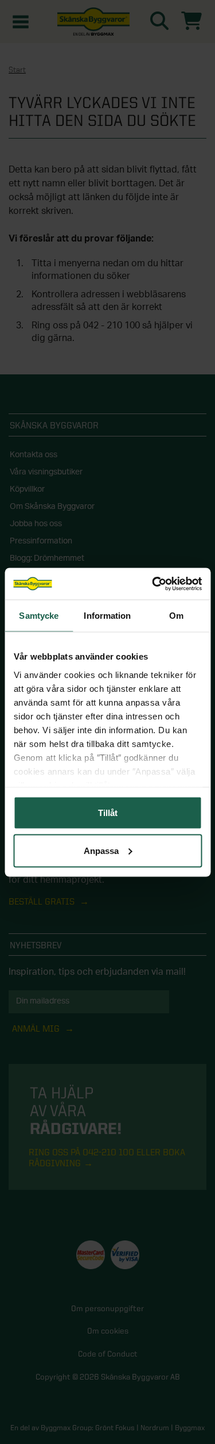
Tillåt (108, 813)
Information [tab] (107, 616)
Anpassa (101, 850)
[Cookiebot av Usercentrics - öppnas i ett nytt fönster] (153, 583)
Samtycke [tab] (38, 616)
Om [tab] (176, 616)
